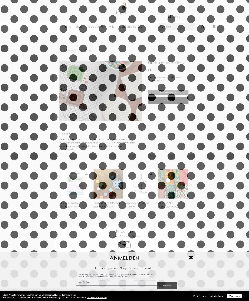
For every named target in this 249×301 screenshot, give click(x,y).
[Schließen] (245, 296)
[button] (191, 256)
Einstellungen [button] (199, 296)
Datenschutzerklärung (97, 297)
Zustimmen (234, 296)
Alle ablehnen (216, 296)
